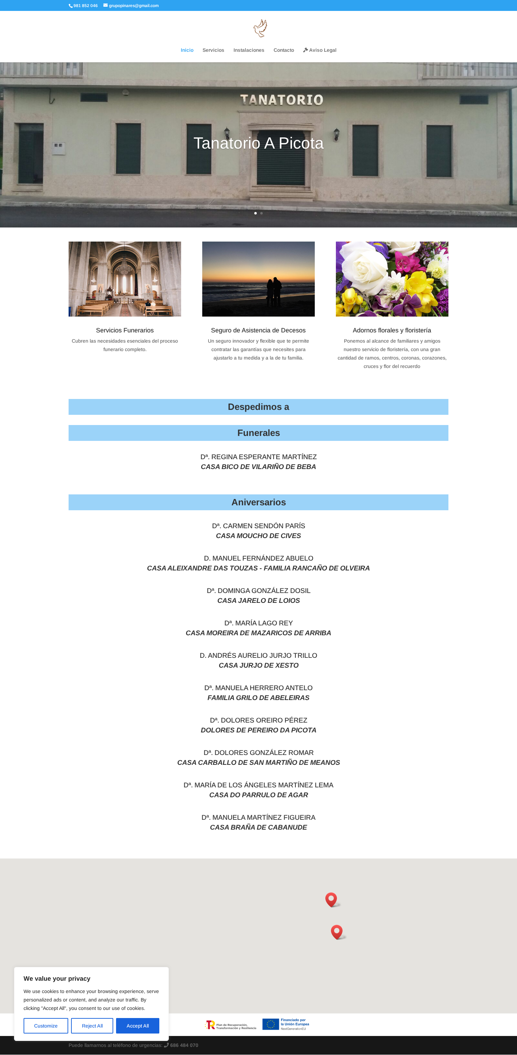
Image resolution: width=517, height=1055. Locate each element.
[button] (339, 932)
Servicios (213, 50)
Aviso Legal (322, 50)
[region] (91, 1004)
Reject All (92, 1026)
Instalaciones (249, 50)
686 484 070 (183, 1045)
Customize (46, 1026)
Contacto (284, 50)
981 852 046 (86, 5)
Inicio (187, 50)
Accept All (138, 1026)
